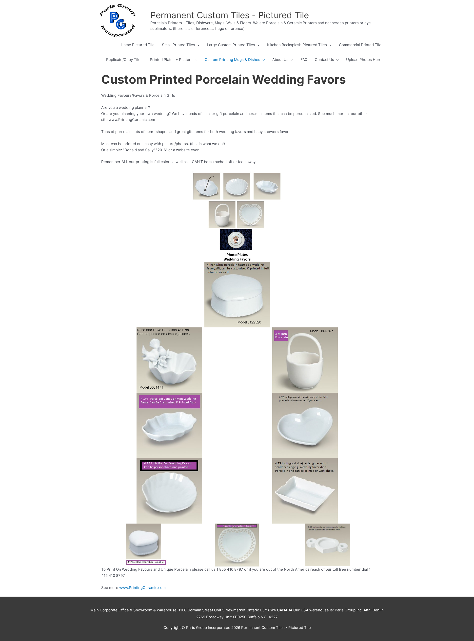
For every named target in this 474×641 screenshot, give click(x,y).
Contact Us (324, 59)
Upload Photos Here (363, 59)
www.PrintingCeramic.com (142, 587)
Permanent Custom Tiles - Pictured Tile (229, 15)
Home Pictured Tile (138, 44)
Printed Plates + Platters (171, 59)
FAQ (303, 59)
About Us (280, 59)
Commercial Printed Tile (360, 44)
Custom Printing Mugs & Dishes (232, 59)
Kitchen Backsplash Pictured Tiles (297, 44)
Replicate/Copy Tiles (124, 59)
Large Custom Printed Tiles (231, 44)
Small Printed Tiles (178, 44)
